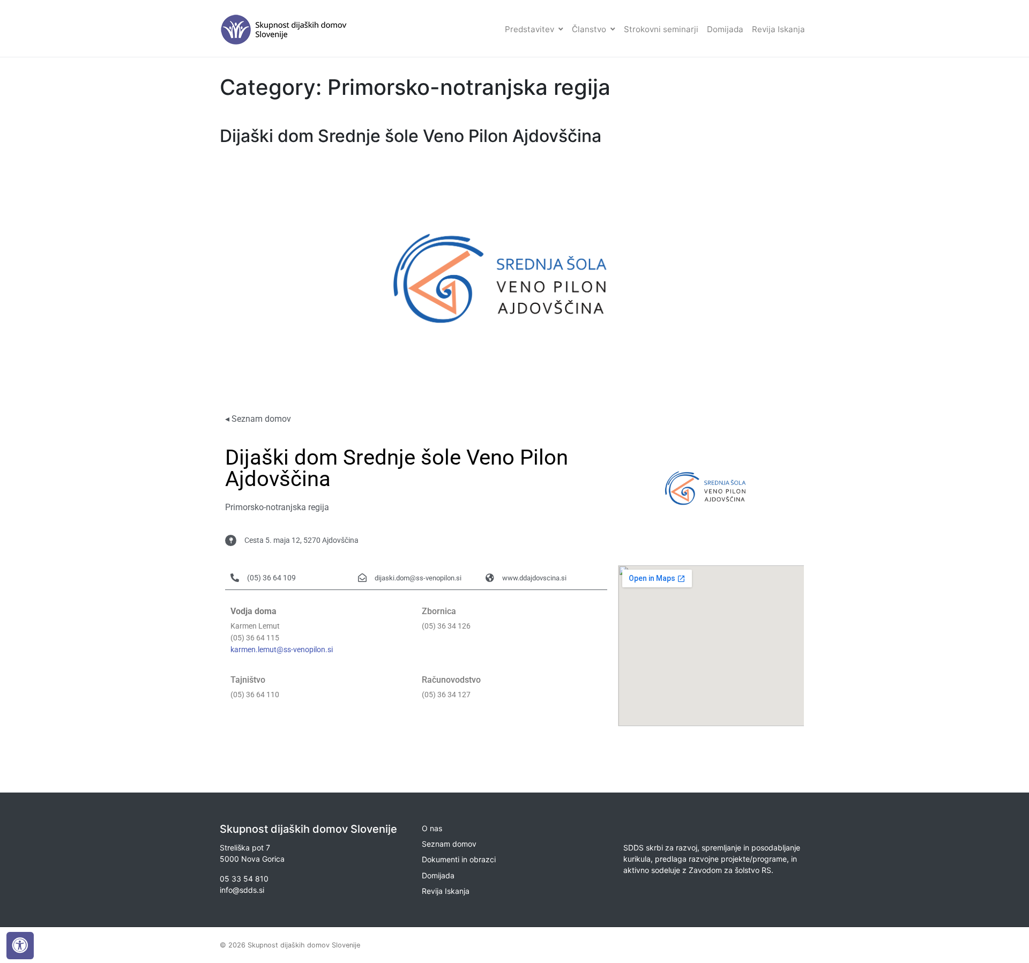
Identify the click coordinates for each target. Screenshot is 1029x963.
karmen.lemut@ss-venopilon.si (281, 649)
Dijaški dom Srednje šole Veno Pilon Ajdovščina (410, 135)
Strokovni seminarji (661, 29)
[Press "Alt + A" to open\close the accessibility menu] (20, 945)
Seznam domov (449, 843)
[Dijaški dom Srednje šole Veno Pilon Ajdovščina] (514, 277)
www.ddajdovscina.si (534, 578)
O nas (432, 828)
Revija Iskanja (778, 29)
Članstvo (589, 29)
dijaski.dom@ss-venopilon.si (418, 578)
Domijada (725, 29)
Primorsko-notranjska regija (277, 507)
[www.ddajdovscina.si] (490, 577)
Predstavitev (529, 29)
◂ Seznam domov (258, 419)
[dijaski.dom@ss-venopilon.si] (362, 577)
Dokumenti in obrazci (459, 859)
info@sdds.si (242, 889)
